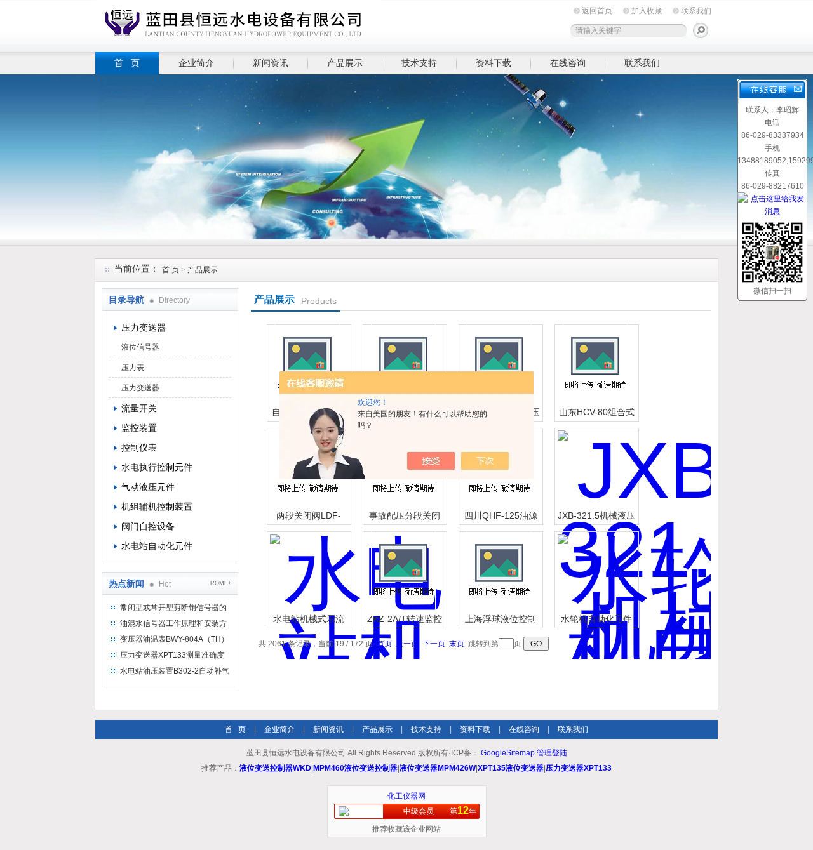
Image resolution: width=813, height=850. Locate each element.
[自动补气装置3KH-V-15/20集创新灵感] (307, 365)
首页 (384, 643)
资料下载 (493, 63)
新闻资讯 (270, 63)
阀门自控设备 (148, 526)
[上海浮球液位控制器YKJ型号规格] (499, 572)
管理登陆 (552, 752)
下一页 (433, 643)
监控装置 (139, 428)
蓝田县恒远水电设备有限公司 (238, 24)
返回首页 (597, 10)
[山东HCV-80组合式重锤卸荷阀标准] (595, 365)
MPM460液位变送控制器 (355, 768)
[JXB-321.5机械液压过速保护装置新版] (595, 468)
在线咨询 (568, 63)
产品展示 (345, 63)
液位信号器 (140, 347)
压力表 (132, 367)
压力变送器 (143, 327)
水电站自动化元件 (156, 546)
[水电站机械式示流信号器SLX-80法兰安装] (307, 572)
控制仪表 (139, 447)
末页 (456, 643)
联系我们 (696, 10)
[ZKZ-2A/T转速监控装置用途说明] (403, 572)
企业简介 (196, 63)
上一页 (407, 643)
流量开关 (139, 408)
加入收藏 (646, 10)
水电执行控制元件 (156, 467)
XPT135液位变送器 (511, 768)
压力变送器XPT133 (579, 768)
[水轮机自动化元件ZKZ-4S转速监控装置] (595, 572)
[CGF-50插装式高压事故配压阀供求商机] (499, 365)
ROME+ (220, 583)
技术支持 (419, 63)
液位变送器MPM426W (438, 768)
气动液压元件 (148, 487)
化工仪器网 (406, 796)
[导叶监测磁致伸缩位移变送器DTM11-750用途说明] (403, 365)
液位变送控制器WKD (275, 768)
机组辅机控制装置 (156, 506)
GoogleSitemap (508, 752)
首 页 (127, 63)
